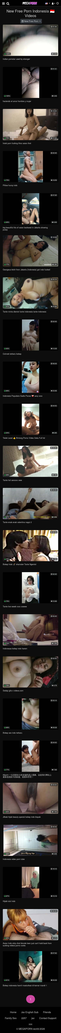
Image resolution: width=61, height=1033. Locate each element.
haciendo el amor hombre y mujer (17, 101)
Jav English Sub (29, 1012)
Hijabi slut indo (9, 901)
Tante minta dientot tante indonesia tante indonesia (24, 311)
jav (32, 1018)
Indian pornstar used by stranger (16, 59)
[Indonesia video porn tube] (30, 840)
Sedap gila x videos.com (13, 690)
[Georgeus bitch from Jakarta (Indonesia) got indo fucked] (30, 250)
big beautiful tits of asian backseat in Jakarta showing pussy (25, 228)
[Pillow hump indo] (30, 166)
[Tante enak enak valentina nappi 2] (30, 503)
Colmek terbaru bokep (12, 353)
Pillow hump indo (10, 185)
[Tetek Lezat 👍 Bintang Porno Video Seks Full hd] (30, 419)
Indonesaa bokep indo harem (15, 648)
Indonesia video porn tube (14, 859)
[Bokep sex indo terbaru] (30, 714)
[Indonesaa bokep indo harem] (30, 629)
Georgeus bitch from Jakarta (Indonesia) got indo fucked (26, 269)
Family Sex (11, 1018)
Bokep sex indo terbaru (12, 732)
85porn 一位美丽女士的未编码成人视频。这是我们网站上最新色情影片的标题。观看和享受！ (27, 775)
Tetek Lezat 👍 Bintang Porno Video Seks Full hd (24, 437)
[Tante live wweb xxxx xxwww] (30, 587)
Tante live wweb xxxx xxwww (15, 606)
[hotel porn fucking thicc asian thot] (30, 124)
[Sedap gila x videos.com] (30, 671)
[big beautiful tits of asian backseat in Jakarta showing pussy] (30, 208)
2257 (24, 1018)
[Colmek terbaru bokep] (30, 335)
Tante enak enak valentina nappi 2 (17, 522)
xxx (30, 1024)
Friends (47, 1012)
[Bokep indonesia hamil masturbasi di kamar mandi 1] (30, 966)
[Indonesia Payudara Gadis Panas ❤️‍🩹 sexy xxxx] (30, 377)
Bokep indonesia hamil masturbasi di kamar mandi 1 (25, 985)
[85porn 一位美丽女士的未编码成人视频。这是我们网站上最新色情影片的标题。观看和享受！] (30, 756)
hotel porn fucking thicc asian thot (17, 143)
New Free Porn (31, 21)
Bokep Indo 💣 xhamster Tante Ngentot (19, 564)
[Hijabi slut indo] (30, 882)
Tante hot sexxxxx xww (12, 480)
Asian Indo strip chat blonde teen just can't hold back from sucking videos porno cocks (27, 944)
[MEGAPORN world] (29, 3)
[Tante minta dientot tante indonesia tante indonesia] (30, 292)
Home (13, 1012)
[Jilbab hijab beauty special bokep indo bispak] (30, 798)
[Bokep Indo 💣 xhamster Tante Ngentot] (30, 545)
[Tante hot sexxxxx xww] (30, 461)
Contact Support (47, 1018)
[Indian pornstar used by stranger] (30, 40)
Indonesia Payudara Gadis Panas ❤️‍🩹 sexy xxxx (22, 395)
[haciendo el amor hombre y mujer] (30, 82)
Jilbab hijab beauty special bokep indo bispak (22, 816)
